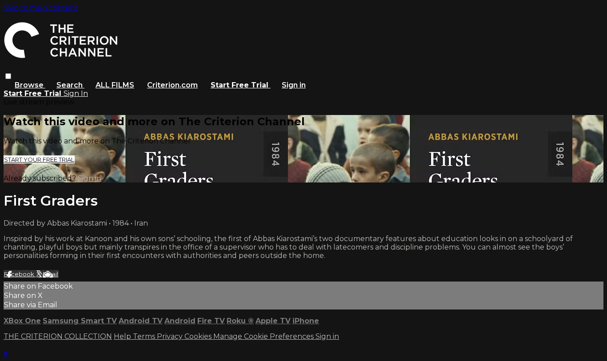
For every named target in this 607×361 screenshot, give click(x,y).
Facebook (20, 274)
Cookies (198, 336)
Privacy (170, 336)
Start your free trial (39, 159)
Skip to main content (41, 8)
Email (50, 274)
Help (123, 336)
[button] (8, 76)
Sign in (294, 85)
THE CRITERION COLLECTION (58, 336)
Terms (145, 336)
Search (70, 85)
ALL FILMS (115, 85)
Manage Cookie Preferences (264, 336)
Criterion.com (172, 85)
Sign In (76, 93)
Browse (30, 85)
